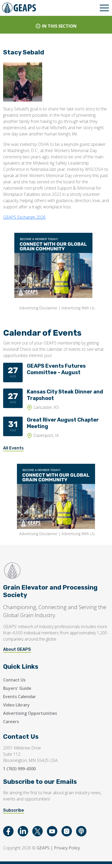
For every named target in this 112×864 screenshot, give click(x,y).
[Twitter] (37, 831)
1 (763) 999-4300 (19, 769)
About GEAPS (17, 649)
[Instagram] (66, 831)
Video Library (16, 705)
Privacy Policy (67, 848)
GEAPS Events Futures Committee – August (56, 369)
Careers (11, 721)
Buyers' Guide (17, 688)
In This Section (59, 26)
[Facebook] (8, 831)
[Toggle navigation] (104, 8)
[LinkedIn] (23, 831)
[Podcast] (81, 831)
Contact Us (14, 680)
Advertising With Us (78, 307)
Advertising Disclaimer (38, 307)
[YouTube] (52, 831)
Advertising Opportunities (30, 713)
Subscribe (13, 810)
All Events (13, 448)
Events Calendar (19, 696)
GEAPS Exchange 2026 (24, 217)
